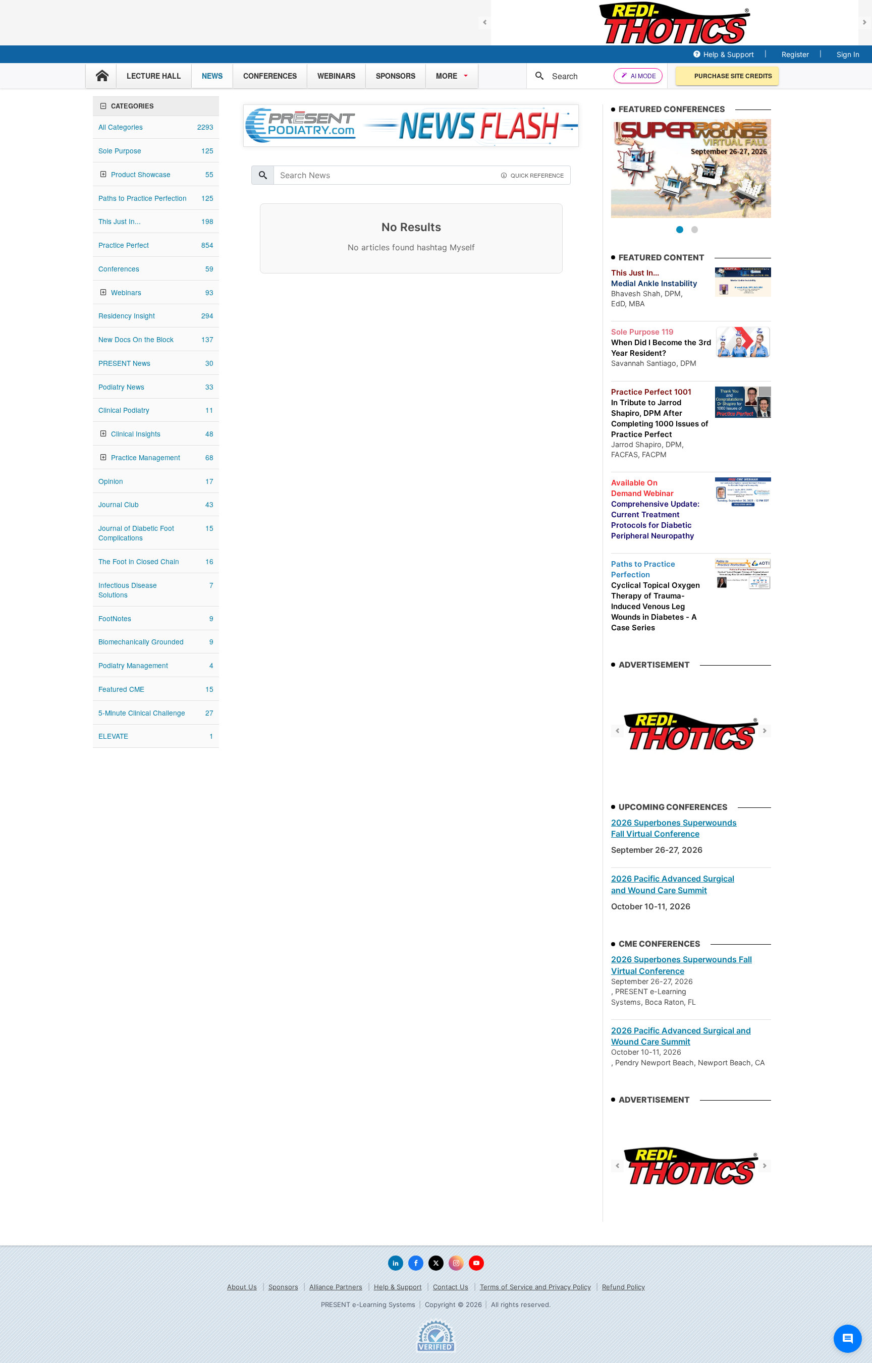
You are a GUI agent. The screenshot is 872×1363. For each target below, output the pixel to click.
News (212, 76)
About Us (242, 1287)
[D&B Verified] (436, 1335)
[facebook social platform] (415, 1263)
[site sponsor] (691, 731)
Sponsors (395, 76)
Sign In (848, 54)
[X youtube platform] (476, 1263)
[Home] (101, 76)
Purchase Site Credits (733, 75)
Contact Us (450, 1287)
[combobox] (585, 75)
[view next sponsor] (864, 23)
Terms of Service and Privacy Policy (535, 1287)
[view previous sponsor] (484, 23)
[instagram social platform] (456, 1263)
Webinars (336, 76)
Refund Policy (623, 1287)
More (446, 76)
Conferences (270, 76)
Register (795, 54)
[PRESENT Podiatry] (50, 23)
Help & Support (728, 54)
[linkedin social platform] (395, 1263)
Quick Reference (537, 175)
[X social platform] (436, 1263)
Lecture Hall (154, 76)
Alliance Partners (335, 1287)
